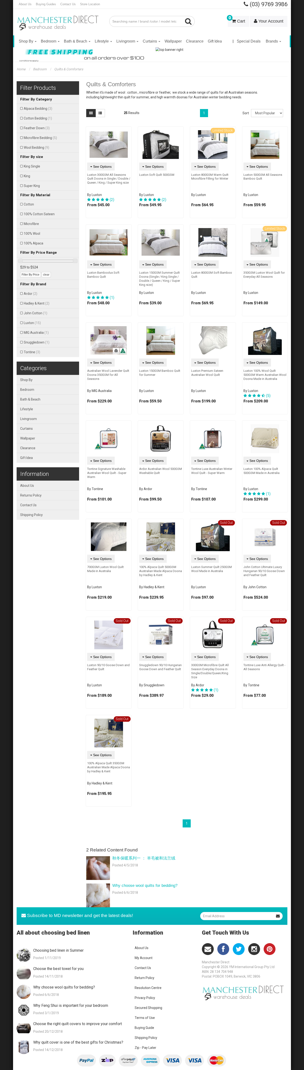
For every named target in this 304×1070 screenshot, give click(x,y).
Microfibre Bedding (40, 138)
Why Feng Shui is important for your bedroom (70, 1005)
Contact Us (68, 4)
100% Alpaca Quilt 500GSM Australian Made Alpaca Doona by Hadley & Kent (160, 571)
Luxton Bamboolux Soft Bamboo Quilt (103, 274)
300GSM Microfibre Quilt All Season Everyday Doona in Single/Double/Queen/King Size (210, 671)
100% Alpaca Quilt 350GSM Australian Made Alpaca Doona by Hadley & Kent (108, 767)
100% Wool (32, 233)
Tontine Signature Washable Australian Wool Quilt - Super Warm (106, 473)
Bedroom (49, 41)
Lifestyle (102, 41)
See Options (102, 166)
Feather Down (37, 128)
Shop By (26, 41)
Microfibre (31, 224)
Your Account (270, 21)
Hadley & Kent (36, 303)
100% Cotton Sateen (39, 214)
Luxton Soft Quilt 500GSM (156, 175)
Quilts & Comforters (68, 69)
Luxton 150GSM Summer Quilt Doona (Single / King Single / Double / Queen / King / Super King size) (159, 279)
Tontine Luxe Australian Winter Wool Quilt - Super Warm (211, 471)
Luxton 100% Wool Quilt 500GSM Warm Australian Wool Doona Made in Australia (264, 375)
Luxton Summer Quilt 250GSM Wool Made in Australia (211, 569)
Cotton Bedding (38, 118)
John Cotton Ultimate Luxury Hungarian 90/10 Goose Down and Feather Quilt (264, 571)
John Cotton (35, 313)
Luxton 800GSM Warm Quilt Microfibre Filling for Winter (209, 177)
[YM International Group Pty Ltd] (59, 19)
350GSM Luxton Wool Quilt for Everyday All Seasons (264, 274)
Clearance (195, 41)
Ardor (30, 294)
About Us (25, 4)
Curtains (150, 41)
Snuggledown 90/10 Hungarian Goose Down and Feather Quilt (160, 667)
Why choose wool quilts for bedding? (144, 885)
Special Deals (249, 41)
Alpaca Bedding (38, 108)
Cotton (29, 204)
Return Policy (144, 978)
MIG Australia (36, 332)
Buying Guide (144, 1028)
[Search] (188, 21)
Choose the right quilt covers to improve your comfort (77, 1024)
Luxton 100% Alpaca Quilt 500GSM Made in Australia (261, 471)
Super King (32, 186)
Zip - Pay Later (145, 1048)
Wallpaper (173, 41)
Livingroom (126, 41)
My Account (143, 958)
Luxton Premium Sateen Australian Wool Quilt (207, 373)
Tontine (32, 352)
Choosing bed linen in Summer (58, 950)
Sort (245, 113)
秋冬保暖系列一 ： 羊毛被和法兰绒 (143, 858)
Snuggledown (36, 342)
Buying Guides (46, 4)
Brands (272, 41)
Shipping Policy (31, 515)
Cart (236, 20)
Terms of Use (145, 1018)
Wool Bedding (36, 147)
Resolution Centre (148, 988)
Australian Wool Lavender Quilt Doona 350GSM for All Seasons (108, 375)
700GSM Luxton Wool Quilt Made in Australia (105, 569)
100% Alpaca (33, 243)
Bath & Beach (76, 41)
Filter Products (38, 88)
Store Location (90, 4)
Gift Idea (215, 41)
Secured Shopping (148, 1008)
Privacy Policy (145, 998)
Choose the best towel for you (58, 968)
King (27, 176)
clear (46, 274)
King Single (32, 166)
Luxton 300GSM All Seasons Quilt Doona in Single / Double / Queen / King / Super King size (108, 179)
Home (21, 69)
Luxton (32, 323)
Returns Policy (31, 495)
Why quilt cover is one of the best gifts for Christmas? (78, 1042)
